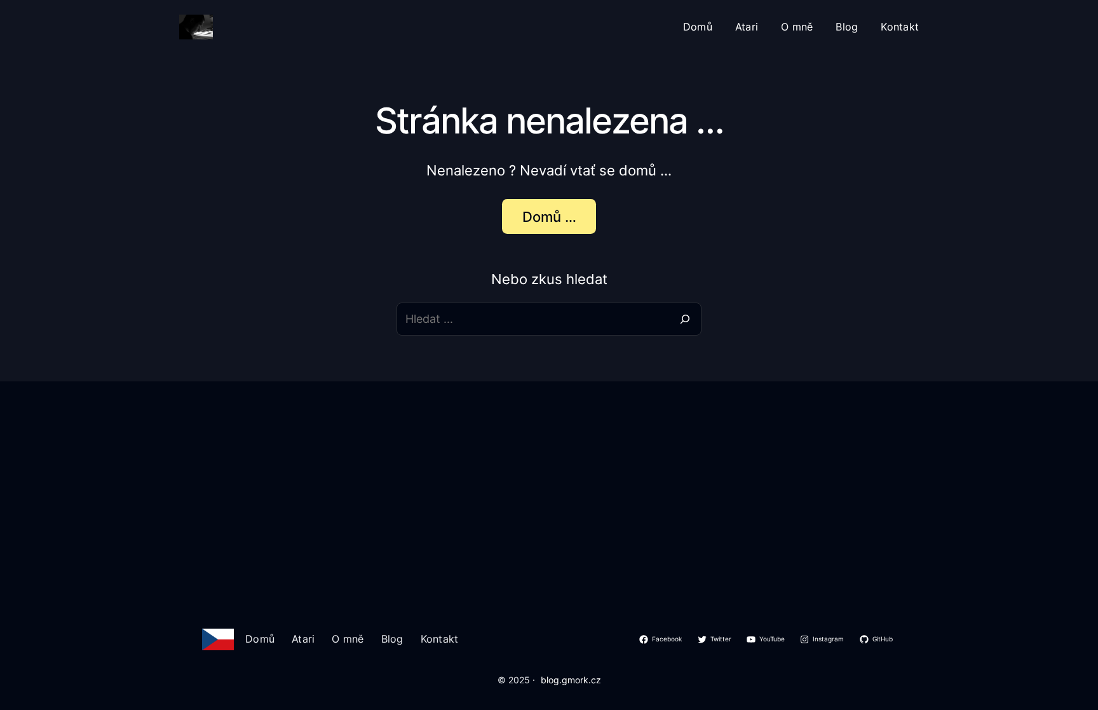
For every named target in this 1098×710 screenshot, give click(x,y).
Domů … (549, 216)
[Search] (685, 319)
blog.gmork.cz (571, 679)
